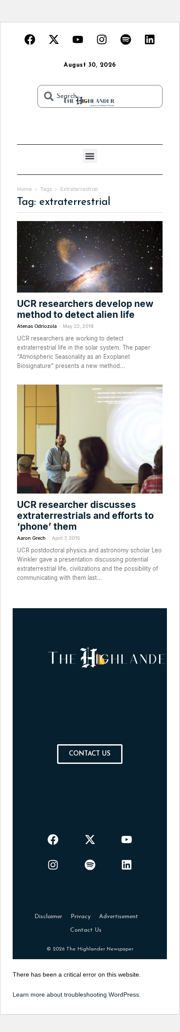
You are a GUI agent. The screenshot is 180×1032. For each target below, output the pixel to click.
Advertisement (118, 916)
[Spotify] (126, 39)
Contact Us (86, 930)
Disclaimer (48, 916)
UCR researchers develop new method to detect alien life (85, 309)
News (25, 288)
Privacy (81, 916)
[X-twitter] (54, 39)
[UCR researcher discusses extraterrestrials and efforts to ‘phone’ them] (90, 439)
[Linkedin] (150, 39)
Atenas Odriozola (37, 326)
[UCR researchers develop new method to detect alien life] (90, 257)
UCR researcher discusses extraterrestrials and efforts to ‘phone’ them (85, 515)
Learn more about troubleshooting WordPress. (77, 994)
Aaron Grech (31, 538)
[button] (90, 156)
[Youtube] (78, 39)
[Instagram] (102, 39)
